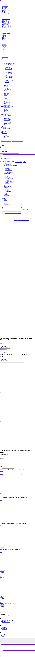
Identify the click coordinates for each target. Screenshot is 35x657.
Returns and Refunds (5, 628)
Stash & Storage (4, 35)
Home (2, 1)
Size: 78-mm (4, 28)
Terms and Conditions (5, 57)
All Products (3, 48)
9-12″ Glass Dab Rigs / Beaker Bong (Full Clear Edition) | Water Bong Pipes (13, 497)
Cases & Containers (5, 39)
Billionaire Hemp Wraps (5, 21)
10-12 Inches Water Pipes (6, 13)
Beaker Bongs (4, 10)
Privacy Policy (4, 56)
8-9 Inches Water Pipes (5, 12)
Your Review (2, 464)
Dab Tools (3, 40)
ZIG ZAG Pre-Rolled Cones (6, 19)
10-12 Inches (6, 112)
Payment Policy (4, 630)
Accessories (3, 47)
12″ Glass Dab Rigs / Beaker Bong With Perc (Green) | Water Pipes (12, 608)
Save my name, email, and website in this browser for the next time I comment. (12, 469)
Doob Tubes (4, 38)
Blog (4, 100)
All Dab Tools (7, 91)
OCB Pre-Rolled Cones (8, 73)
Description (4, 352)
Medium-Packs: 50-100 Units (6, 26)
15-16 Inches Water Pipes (6, 14)
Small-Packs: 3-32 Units (5, 25)
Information (3, 49)
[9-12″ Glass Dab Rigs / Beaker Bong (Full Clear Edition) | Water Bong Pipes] (12, 474)
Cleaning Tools (4, 46)
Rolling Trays (4, 34)
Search (2, 650)
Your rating (2, 458)
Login (33, 162)
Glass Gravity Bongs (5, 6)
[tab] (18, 352)
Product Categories (4, 2)
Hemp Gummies (4, 44)
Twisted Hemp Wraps (5, 23)
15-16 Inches (6, 113)
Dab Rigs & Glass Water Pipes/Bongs (20, 162)
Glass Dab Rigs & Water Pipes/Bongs (9, 63)
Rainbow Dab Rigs (5, 8)
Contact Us (3, 50)
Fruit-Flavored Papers (5, 24)
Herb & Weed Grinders (5, 125)
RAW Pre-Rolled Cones (8, 72)
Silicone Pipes (4, 9)
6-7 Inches (5, 111)
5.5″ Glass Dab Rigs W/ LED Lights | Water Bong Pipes (10, 549)
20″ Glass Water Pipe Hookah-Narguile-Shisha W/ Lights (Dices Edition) (13, 523)
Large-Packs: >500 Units (6, 27)
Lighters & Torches (4, 45)
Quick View (2, 493)
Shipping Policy (4, 52)
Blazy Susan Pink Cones (5, 20)
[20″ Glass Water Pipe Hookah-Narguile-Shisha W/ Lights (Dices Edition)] (11, 500)
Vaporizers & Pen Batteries (8, 62)
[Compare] (0, 495)
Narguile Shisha (4, 7)
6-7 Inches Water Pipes (5, 11)
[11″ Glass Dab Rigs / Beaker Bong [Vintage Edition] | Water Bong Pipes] (11, 552)
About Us (3, 51)
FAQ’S (3, 58)
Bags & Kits (4, 37)
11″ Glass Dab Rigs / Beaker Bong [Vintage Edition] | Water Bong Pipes (13, 574)
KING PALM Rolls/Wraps (6, 22)
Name (1, 466)
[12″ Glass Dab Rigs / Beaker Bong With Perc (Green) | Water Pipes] (8, 603)
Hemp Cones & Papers (7, 71)
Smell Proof (4, 36)
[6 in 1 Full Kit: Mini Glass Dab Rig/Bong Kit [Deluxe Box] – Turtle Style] (9, 578)
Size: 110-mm (4, 29)
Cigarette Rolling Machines (6, 33)
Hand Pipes (3, 32)
